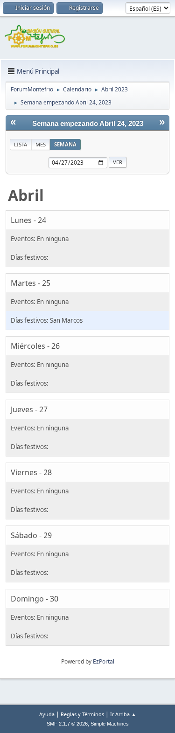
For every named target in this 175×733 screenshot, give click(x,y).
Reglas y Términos (82, 714)
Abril (26, 195)
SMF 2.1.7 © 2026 (67, 723)
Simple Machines (110, 723)
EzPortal (103, 661)
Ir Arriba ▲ (123, 714)
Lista (20, 144)
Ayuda (47, 714)
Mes (40, 144)
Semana (65, 144)
